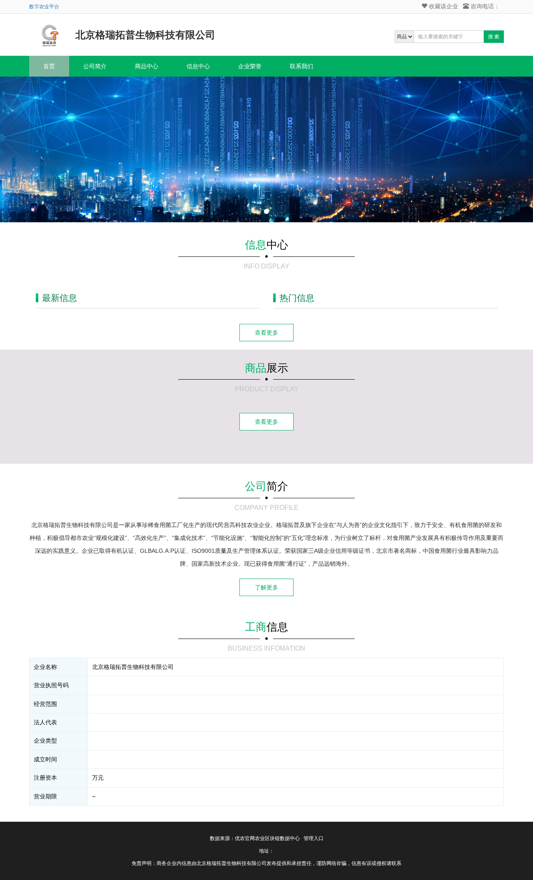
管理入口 (314, 838)
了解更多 (266, 587)
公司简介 (95, 66)
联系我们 (301, 66)
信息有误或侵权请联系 (376, 863)
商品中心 (146, 66)
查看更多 (266, 332)
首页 (49, 66)
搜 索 (493, 37)
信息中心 (198, 66)
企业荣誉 (250, 66)
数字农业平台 (44, 7)
